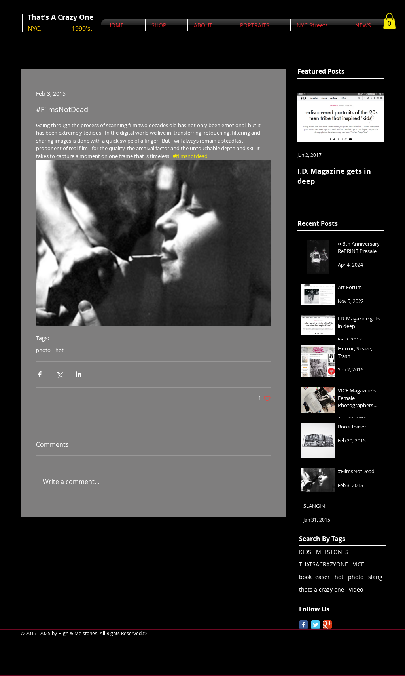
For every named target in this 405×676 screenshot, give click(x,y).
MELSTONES (332, 552)
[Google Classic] (327, 624)
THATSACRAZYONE (323, 564)
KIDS (305, 552)
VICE (358, 564)
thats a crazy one (321, 589)
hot (59, 350)
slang (375, 577)
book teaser (314, 577)
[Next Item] (371, 117)
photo (43, 350)
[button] (389, 21)
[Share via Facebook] (40, 374)
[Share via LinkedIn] (78, 374)
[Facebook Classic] (303, 624)
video (356, 589)
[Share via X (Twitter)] (59, 374)
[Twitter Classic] (315, 624)
